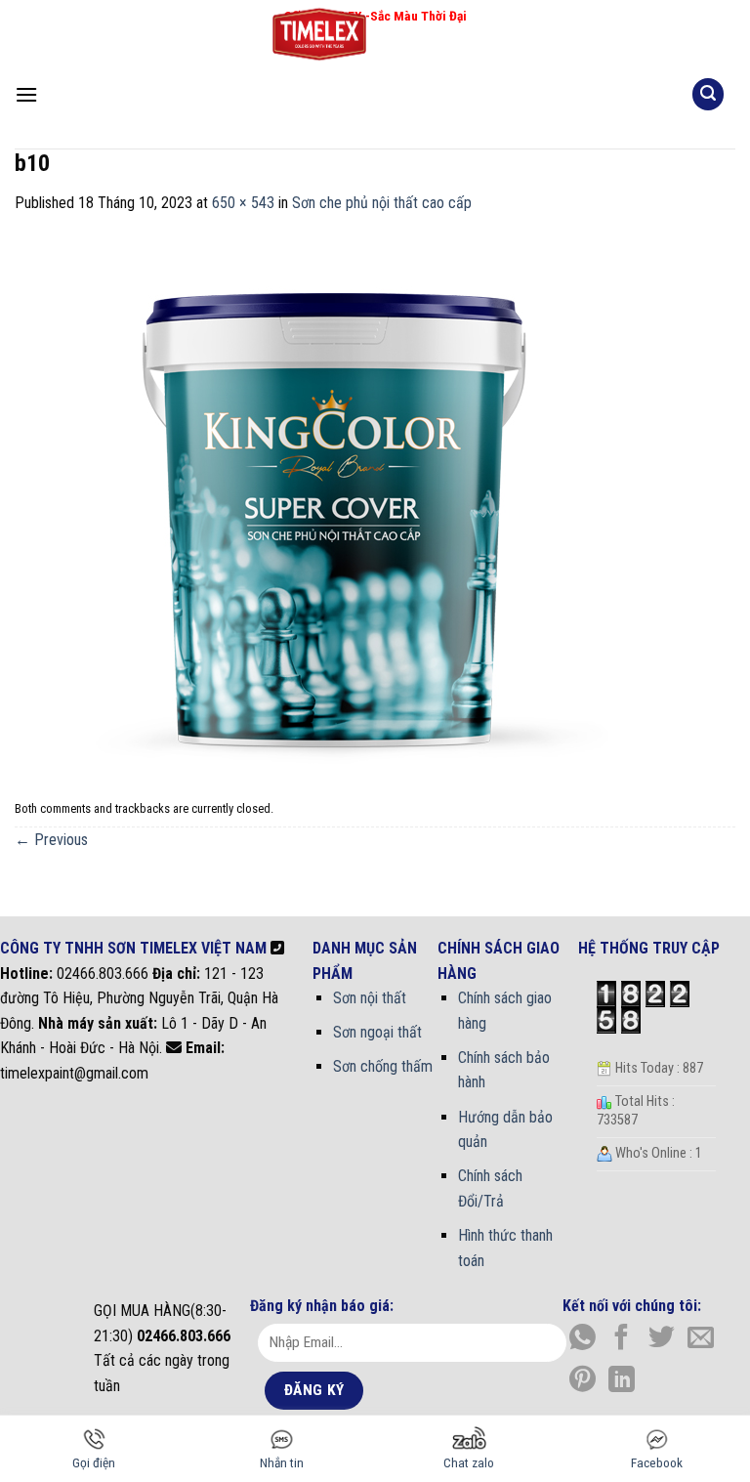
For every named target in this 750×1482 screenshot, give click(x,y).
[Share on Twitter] (661, 1339)
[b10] (332, 503)
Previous (51, 839)
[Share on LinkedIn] (621, 1381)
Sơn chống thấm (383, 1066)
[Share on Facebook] (621, 1339)
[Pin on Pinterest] (582, 1381)
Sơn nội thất (369, 998)
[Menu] (26, 94)
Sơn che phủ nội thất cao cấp (382, 202)
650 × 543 (243, 202)
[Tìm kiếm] (708, 94)
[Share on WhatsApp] (582, 1339)
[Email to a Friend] (701, 1339)
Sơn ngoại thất (377, 1032)
